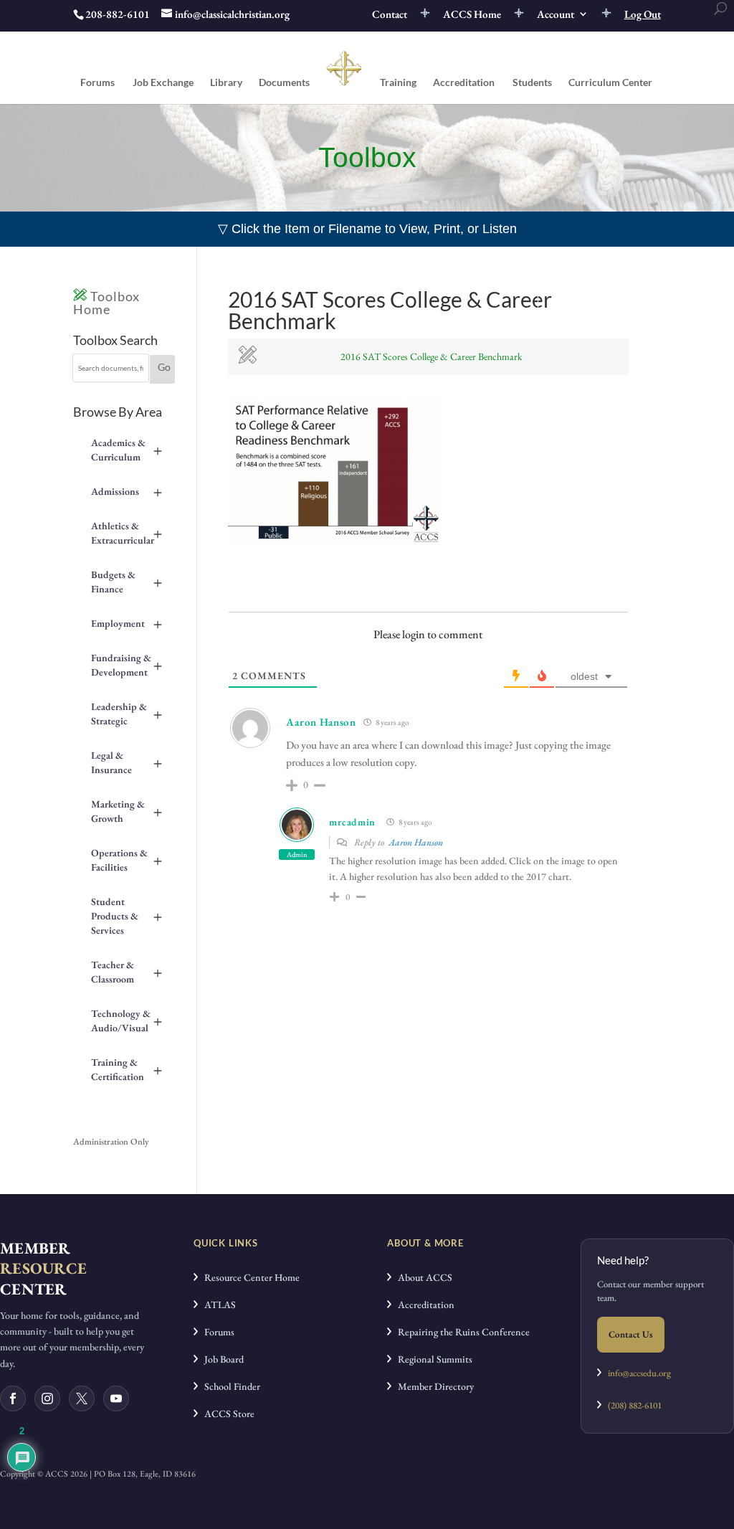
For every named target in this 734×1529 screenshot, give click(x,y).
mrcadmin (352, 821)
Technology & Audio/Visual (126, 1020)
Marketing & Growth (126, 811)
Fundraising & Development (126, 664)
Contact (389, 15)
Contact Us (631, 1334)
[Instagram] (47, 1398)
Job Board (221, 1359)
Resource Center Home (249, 1277)
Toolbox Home (106, 302)
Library (226, 82)
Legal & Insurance (126, 762)
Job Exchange (163, 82)
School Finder (229, 1386)
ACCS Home (472, 15)
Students (532, 82)
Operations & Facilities (126, 860)
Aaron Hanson (416, 842)
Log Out (642, 15)
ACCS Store (226, 1413)
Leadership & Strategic (126, 713)
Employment (126, 623)
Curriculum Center (610, 82)
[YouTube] (116, 1398)
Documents (284, 82)
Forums (97, 82)
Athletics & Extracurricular (126, 532)
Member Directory (432, 1386)
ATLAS (217, 1304)
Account (555, 15)
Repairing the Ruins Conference (460, 1331)
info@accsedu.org (639, 1373)
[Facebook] (13, 1398)
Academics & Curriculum (126, 449)
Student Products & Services (126, 916)
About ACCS (421, 1277)
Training (398, 82)
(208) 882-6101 (631, 1405)
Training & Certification (126, 1069)
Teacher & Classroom (126, 971)
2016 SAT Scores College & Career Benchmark (431, 356)
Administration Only (111, 1141)
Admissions (126, 491)
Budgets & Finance (126, 581)
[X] (82, 1398)
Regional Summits (431, 1359)
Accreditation (464, 82)
